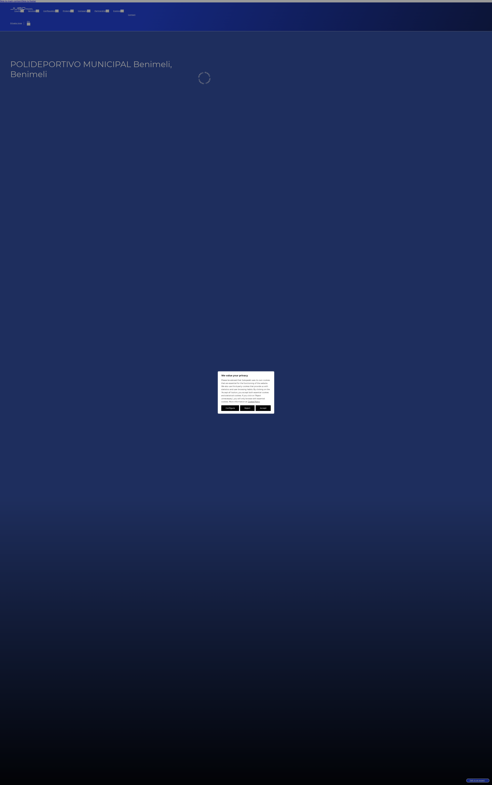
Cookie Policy (254, 402)
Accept (263, 408)
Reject (247, 408)
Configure (230, 408)
